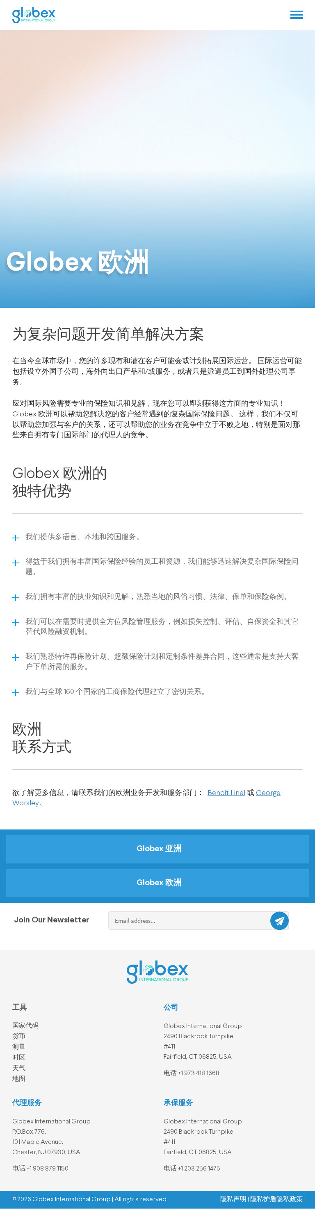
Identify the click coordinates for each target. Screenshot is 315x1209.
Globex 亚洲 (159, 849)
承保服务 (178, 1103)
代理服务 (27, 1103)
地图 (18, 1079)
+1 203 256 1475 (199, 1169)
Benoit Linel (226, 793)
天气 (18, 1068)
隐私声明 (233, 1199)
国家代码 (25, 1026)
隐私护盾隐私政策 (276, 1199)
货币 (18, 1036)
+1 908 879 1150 (47, 1169)
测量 (18, 1047)
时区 (18, 1058)
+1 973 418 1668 (198, 1073)
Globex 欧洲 (159, 883)
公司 (171, 1007)
